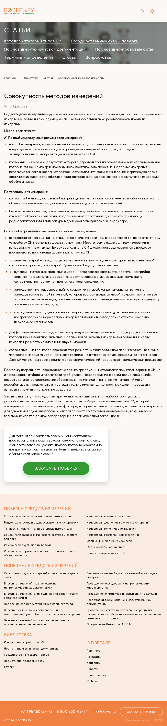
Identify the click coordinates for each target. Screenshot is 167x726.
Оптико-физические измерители (109, 541)
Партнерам (94, 650)
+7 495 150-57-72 (37, 711)
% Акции (93, 681)
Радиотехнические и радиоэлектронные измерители (41, 522)
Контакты (93, 663)
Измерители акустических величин (28, 545)
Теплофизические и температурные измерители (38, 528)
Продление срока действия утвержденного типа (38, 604)
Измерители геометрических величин (113, 535)
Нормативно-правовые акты (124, 49)
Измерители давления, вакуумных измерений (118, 522)
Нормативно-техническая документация (45, 49)
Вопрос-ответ (99, 57)
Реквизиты (94, 656)
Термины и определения (28, 57)
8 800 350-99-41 (72, 711)
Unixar (158, 720)
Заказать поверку (56, 468)
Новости (92, 669)
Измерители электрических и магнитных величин (38, 516)
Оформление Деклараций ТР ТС (109, 624)
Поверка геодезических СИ (106, 553)
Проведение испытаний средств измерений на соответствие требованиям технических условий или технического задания (124, 614)
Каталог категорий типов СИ (33, 41)
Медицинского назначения (105, 547)
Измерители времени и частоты (109, 516)
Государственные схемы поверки (104, 41)
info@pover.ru (104, 711)
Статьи (69, 57)
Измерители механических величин (111, 528)
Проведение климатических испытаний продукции (122, 593)
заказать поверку (141, 712)
